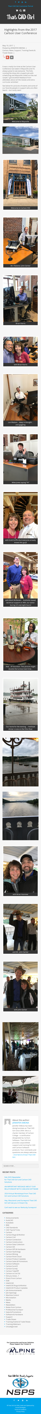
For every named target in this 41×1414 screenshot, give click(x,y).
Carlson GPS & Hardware (15, 1249)
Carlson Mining (12, 1254)
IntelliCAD (10, 1283)
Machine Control (12, 1295)
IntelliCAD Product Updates (17, 1288)
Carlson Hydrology (13, 1252)
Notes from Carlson (13, 1307)
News (11, 50)
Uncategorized (12, 1326)
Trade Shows (11, 1319)
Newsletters (10, 1305)
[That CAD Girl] (20, 16)
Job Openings (11, 1293)
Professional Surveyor (14, 1309)
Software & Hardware (14, 1314)
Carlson (5, 50)
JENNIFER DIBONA (18, 48)
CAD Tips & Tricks (13, 1230)
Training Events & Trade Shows (18, 1322)
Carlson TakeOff (12, 1271)
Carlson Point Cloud (13, 1256)
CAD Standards (12, 1227)
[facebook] (15, 2)
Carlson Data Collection (15, 1244)
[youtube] (22, 2)
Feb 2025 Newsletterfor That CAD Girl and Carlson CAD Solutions (17, 1179)
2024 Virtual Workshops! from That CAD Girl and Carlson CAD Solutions (20, 1194)
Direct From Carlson (14, 1278)
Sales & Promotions (13, 1312)
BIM (7, 1225)
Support (17, 50)
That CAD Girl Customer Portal (20, 6)
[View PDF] (7, 57)
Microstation (11, 1297)
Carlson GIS (10, 1247)
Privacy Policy (20, 1411)
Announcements (12, 1218)
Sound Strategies (20, 1407)
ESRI (7, 1281)
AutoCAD (9, 1220)
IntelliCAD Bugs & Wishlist (16, 1285)
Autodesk (9, 1223)
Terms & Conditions (20, 1409)
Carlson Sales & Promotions (17, 1261)
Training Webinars (13, 1324)
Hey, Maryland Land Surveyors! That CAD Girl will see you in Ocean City (20, 1201)
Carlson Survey (12, 1268)
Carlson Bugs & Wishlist (15, 1235)
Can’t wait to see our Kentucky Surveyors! (20, 1207)
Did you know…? (12, 1276)
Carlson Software (12, 1264)
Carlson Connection (13, 1239)
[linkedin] (25, 2)
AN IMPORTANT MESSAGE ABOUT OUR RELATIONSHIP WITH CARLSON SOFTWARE (21, 1187)
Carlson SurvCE (12, 1266)
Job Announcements (14, 1290)
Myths (8, 1300)
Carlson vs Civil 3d (13, 1273)
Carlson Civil (11, 1237)
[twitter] (18, 2)
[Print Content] (11, 57)
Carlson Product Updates (16, 1259)
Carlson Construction (14, 1242)
